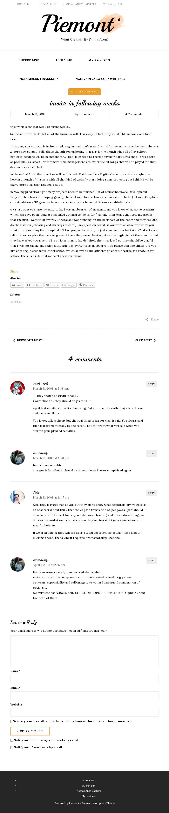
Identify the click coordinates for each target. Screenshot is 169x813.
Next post (143, 340)
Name (15, 671)
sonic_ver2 (40, 383)
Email (15, 688)
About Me (24, 4)
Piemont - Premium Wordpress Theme (92, 803)
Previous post (29, 340)
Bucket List (47, 4)
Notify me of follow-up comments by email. (46, 740)
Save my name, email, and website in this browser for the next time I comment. (72, 721)
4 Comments (134, 114)
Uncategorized (84, 91)
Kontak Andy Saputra (79, 4)
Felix (36, 492)
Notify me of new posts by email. (38, 747)
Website (16, 704)
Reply (151, 384)
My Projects (112, 4)
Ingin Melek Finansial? (38, 79)
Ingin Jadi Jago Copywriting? (99, 79)
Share (14, 271)
